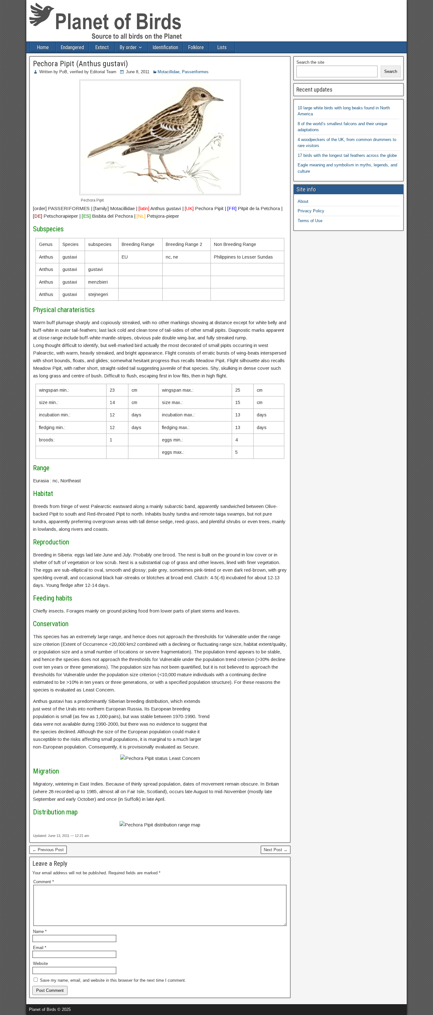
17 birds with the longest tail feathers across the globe (347, 155)
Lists (222, 47)
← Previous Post (48, 849)
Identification (165, 47)
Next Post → (276, 849)
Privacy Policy (311, 211)
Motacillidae (168, 71)
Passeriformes (195, 71)
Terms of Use (310, 220)
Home (43, 47)
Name (40, 931)
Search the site (310, 62)
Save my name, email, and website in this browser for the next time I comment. (113, 980)
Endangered (72, 47)
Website (40, 963)
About (303, 201)
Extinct (102, 47)
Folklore (196, 47)
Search (390, 71)
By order (128, 47)
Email (39, 947)
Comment (43, 881)
